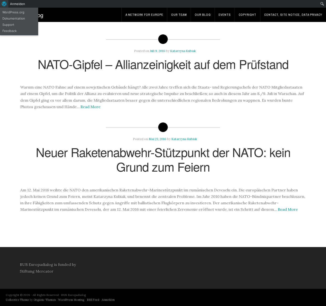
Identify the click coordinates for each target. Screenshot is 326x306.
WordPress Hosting (71, 299)
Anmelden (108, 299)
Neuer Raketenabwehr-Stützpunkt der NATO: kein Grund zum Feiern (163, 159)
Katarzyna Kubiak (183, 51)
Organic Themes (45, 299)
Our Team (179, 15)
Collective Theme (17, 299)
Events (225, 15)
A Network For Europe (144, 15)
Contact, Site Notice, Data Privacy (293, 15)
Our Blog (203, 15)
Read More (90, 106)
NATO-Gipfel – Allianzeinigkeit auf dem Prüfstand (163, 64)
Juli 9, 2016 (157, 51)
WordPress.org (13, 12)
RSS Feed (93, 299)
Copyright (247, 15)
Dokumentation (13, 18)
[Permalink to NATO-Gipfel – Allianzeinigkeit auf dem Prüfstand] (163, 77)
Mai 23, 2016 (157, 139)
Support (8, 24)
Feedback (9, 31)
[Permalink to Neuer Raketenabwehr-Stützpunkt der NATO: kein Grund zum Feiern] (163, 180)
